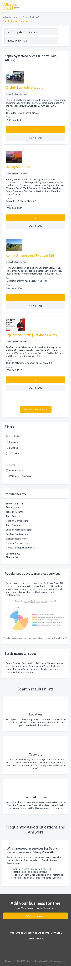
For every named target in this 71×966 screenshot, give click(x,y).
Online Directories (26, 932)
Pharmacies (12, 557)
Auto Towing (13, 516)
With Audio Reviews (20, 476)
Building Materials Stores (19, 529)
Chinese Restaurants (17, 538)
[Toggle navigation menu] (66, 6)
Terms (30, 938)
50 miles (13, 447)
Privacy (40, 938)
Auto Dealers (13, 525)
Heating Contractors (17, 520)
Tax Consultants (14, 511)
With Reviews (16, 470)
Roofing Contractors (17, 534)
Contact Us (57, 932)
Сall (36, 129)
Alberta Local (10, 17)
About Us (43, 932)
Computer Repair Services (20, 547)
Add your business (35, 915)
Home (10, 932)
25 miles (13, 441)
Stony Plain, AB (31, 17)
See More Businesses (35, 409)
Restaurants (12, 507)
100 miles (14, 453)
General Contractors (17, 543)
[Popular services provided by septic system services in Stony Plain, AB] (35, 616)
